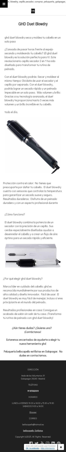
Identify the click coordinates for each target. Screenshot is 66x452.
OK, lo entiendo (32, 448)
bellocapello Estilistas (33, 430)
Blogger (33, 412)
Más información (48, 448)
